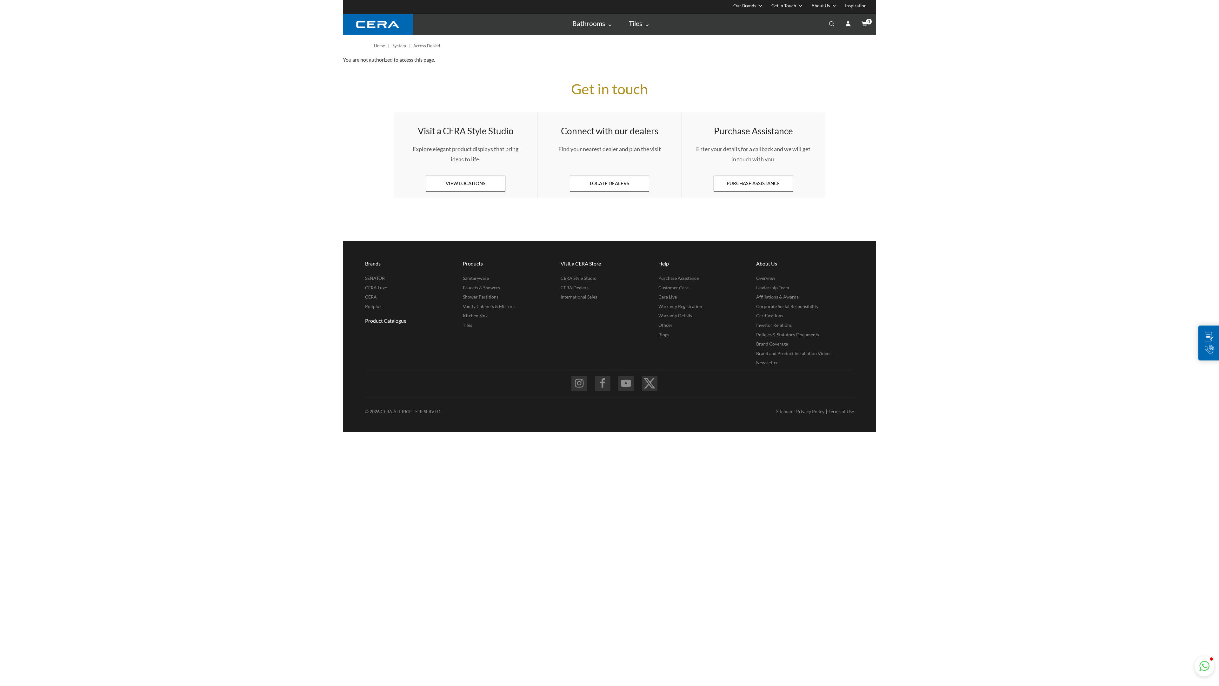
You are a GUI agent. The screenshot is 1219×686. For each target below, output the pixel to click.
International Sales (579, 296)
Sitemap (784, 411)
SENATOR (375, 278)
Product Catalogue (385, 321)
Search (831, 24)
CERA (371, 296)
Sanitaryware (476, 278)
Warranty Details (675, 315)
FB (602, 383)
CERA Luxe (376, 287)
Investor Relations (774, 325)
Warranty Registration (680, 306)
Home (379, 45)
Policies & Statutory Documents (787, 334)
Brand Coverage (772, 343)
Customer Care (673, 287)
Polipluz (373, 306)
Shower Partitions (480, 296)
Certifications (769, 315)
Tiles (467, 325)
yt (626, 383)
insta (579, 383)
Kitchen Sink (475, 315)
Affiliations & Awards (777, 296)
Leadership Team (772, 287)
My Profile (847, 24)
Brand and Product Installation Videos (793, 353)
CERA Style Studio (578, 278)
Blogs (663, 334)
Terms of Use (841, 411)
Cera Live (667, 296)
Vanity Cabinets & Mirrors (489, 306)
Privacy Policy (810, 411)
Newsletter (767, 362)
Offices (665, 325)
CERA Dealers (575, 287)
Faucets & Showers (481, 287)
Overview (765, 278)
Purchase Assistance (678, 278)
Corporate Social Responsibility (787, 306)
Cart (864, 24)
